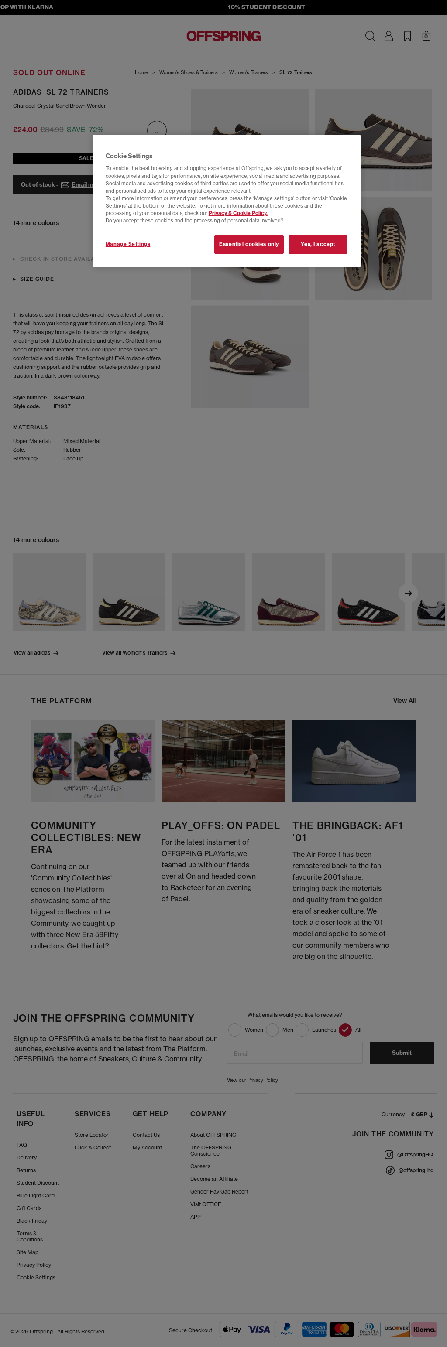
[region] (227, 201)
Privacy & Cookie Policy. (238, 213)
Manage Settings (128, 244)
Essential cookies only (249, 244)
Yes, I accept (318, 244)
